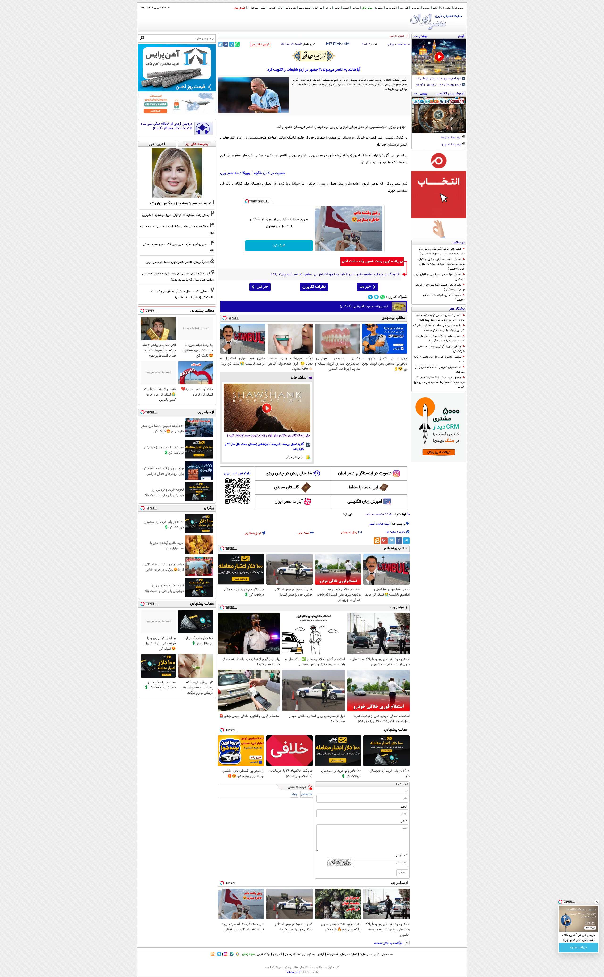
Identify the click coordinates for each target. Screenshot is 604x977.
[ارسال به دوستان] (330, 44)
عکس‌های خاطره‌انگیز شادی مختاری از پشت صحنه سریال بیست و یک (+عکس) (442, 251)
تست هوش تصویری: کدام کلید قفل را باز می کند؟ (440, 369)
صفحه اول (458, 8)
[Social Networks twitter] (376, 297)
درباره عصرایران (348, 954)
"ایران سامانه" (293, 972)
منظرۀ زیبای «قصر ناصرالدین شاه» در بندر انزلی (177, 262)
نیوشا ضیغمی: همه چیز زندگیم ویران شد (180, 203)
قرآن (280, 8)
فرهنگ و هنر (304, 8)
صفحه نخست (403, 44)
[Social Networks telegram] (370, 297)
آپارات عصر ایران (289, 501)
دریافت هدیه (578, 947)
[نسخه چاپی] (327, 44)
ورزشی (328, 8)
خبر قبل (262, 287)
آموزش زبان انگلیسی (364, 501)
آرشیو (435, 8)
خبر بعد (365, 287)
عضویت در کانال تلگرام (269, 173)
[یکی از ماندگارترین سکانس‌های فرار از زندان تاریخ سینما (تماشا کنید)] (267, 408)
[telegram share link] (231, 44)
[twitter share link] (220, 44)
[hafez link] (314, 56)
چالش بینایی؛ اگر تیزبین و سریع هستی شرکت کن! (441, 348)
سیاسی (355, 8)
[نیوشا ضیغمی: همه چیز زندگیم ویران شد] (176, 173)
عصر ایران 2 (253, 8)
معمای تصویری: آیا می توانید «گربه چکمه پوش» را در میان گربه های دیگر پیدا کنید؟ (440, 317)
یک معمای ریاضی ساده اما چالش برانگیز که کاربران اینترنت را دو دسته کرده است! (439, 328)
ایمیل (404, 806)
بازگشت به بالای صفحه (388, 943)
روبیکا (246, 173)
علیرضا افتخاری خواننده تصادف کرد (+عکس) (443, 297)
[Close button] (596, 901)
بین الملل (317, 8)
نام (405, 791)
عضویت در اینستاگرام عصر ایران (365, 473)
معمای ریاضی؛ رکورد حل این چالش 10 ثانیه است (439, 359)
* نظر (404, 821)
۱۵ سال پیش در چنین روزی (289, 473)
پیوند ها (379, 8)
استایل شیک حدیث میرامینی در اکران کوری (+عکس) (439, 276)
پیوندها (301, 954)
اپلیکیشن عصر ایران (237, 473)
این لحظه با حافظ (363, 487)
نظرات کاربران (314, 287)
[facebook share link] (225, 44)
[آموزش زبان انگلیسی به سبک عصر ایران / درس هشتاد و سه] (439, 115)
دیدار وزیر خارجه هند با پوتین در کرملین (438, 85)
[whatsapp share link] (237, 44)
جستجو (426, 8)
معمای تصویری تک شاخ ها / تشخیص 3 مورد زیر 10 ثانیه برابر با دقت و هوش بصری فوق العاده (439, 382)
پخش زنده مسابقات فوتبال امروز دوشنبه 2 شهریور (176, 215)
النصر (372, 524)
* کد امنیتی (401, 856)
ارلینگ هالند (384, 524)
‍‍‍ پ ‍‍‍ (344, 43)
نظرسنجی (415, 8)
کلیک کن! (279, 245)
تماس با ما (445, 8)
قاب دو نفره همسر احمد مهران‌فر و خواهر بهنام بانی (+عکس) (440, 287)
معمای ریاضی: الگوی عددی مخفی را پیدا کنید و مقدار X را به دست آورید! (440, 338)
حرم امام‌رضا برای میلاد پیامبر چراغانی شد (438, 79)
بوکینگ (294, 794)
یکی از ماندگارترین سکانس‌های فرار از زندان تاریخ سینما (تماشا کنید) (268, 436)
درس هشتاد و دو (451, 145)
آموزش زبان (239, 8)
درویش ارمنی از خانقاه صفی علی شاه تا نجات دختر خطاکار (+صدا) (166, 126)
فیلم (263, 8)
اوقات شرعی (391, 8)
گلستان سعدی (286, 487)
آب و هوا (404, 8)
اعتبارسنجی (307, 794)
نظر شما (402, 784)
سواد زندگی (367, 8)
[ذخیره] (334, 44)
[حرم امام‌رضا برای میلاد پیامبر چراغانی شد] (439, 57)
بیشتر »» (420, 36)
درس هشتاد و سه (451, 137)
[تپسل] (247, 201)
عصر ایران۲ (366, 954)
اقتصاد (346, 8)
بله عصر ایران (229, 173)
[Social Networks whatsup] (382, 297)
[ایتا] (377, 540)
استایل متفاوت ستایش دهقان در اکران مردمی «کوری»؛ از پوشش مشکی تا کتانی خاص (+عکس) (441, 264)
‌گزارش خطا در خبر (260, 44)
